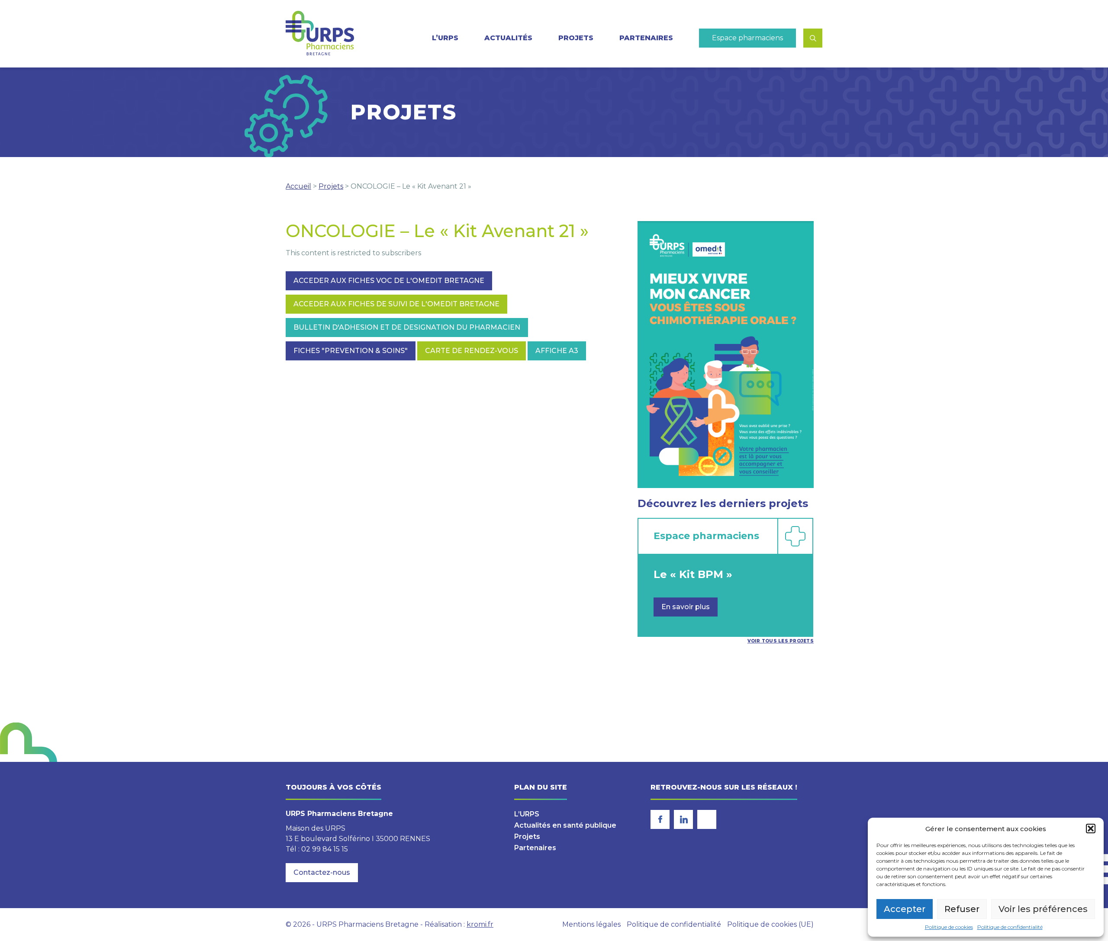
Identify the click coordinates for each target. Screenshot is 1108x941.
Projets (575, 38)
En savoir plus (685, 607)
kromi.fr (480, 924)
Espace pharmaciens (747, 38)
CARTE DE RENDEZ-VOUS (471, 351)
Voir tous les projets (780, 641)
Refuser (961, 909)
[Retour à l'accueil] (320, 34)
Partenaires (646, 38)
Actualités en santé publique (565, 825)
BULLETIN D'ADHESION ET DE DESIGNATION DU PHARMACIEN (406, 327)
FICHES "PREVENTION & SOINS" (350, 351)
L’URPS (526, 814)
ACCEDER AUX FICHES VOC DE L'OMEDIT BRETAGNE (388, 280)
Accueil (298, 186)
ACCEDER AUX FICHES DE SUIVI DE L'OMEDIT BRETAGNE (396, 304)
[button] (1090, 828)
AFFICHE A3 (556, 351)
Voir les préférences (1043, 909)
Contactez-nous (321, 872)
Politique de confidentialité (1010, 927)
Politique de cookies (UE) (770, 924)
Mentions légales (591, 924)
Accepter (904, 909)
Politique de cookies (949, 927)
